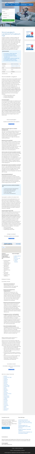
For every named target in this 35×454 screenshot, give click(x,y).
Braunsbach (6, 392)
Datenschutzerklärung (16, 450)
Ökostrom (16, 4)
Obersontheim (6, 408)
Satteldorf (5, 376)
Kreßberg (5, 378)
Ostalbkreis (16, 259)
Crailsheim (5, 398)
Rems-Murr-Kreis (17, 258)
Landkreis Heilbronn (17, 256)
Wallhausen (6, 381)
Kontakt (11, 450)
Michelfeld (5, 394)
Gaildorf (5, 406)
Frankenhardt (6, 405)
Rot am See (6, 404)
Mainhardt (5, 388)
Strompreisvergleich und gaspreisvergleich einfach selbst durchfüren (24, 426)
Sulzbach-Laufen (6, 385)
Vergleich (30, 4)
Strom (7, 4)
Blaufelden (5, 399)
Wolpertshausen (6, 397)
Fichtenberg (6, 384)
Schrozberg (6, 400)
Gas (11, 4)
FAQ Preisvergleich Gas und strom (10, 54)
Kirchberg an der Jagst (7, 377)
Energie (13, 448)
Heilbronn (15, 257)
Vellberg (5, 391)
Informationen (23, 4)
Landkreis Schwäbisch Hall (15, 65)
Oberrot (5, 407)
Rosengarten (6, 390)
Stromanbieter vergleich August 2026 (10, 53)
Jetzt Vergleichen (11, 124)
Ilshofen (5, 387)
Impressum (23, 450)
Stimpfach (5, 380)
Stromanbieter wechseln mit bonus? (10, 59)
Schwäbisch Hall (6, 386)
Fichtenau (5, 401)
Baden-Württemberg (14, 63)
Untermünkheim (6, 395)
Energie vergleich (8, 2)
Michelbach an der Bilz (7, 393)
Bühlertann (5, 410)
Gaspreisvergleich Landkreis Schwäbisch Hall (11, 58)
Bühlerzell (5, 383)
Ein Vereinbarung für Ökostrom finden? (10, 60)
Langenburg (6, 379)
